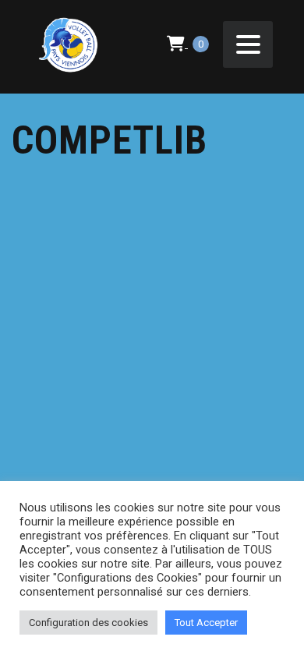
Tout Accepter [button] (206, 622)
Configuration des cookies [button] (88, 622)
